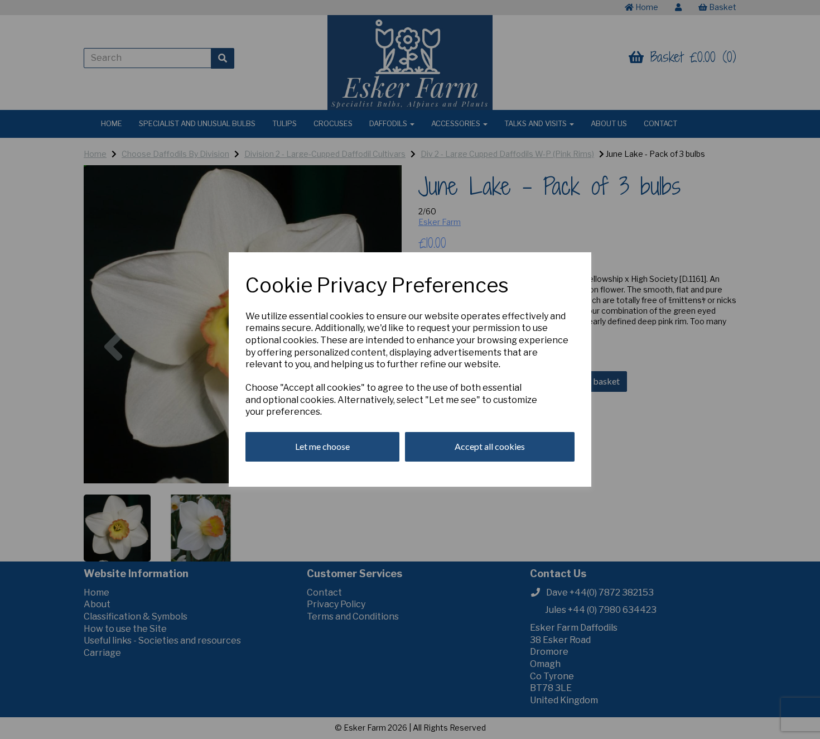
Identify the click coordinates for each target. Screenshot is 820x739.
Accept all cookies (490, 446)
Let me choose (322, 446)
